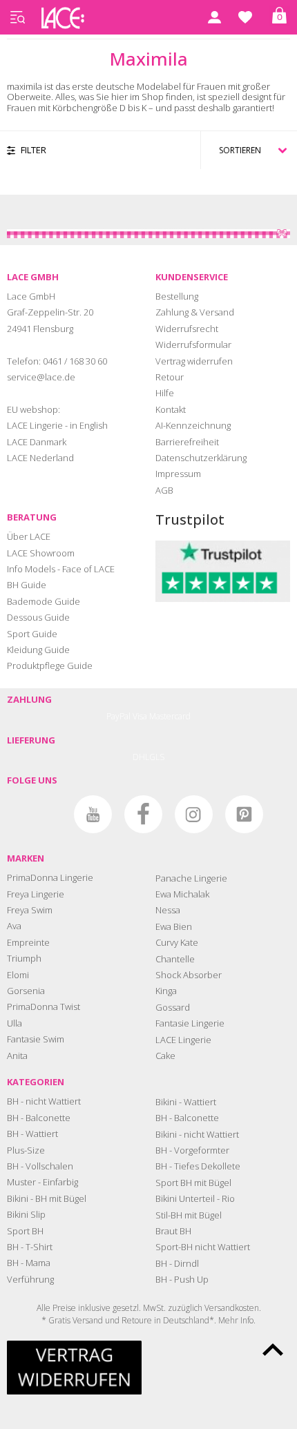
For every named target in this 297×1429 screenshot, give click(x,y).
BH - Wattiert (32, 1133)
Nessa (167, 910)
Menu (17, 17)
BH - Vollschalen (40, 1166)
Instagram (194, 814)
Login (214, 17)
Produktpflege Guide (50, 665)
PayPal (118, 716)
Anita (17, 1055)
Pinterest (244, 814)
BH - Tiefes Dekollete (197, 1166)
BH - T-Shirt (29, 1247)
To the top (272, 1349)
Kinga (166, 990)
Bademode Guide (43, 601)
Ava (14, 926)
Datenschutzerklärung (201, 457)
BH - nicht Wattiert (44, 1101)
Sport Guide (32, 634)
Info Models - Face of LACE (61, 569)
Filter (33, 150)
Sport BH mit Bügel (193, 1182)
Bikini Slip (26, 1214)
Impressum (178, 473)
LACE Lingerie (183, 1039)
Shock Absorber (188, 975)
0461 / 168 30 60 (75, 361)
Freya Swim (29, 910)
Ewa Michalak (182, 894)
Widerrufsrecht (186, 328)
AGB (164, 490)
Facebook (143, 814)
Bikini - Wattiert (185, 1102)
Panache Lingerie (191, 878)
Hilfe (164, 393)
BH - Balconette (38, 1117)
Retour (169, 377)
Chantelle (175, 959)
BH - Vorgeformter (192, 1150)
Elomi (18, 975)
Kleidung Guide (38, 649)
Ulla (14, 1023)
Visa (140, 716)
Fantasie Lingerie (189, 1023)
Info (246, 1320)
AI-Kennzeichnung (193, 425)
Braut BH (173, 1231)
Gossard (172, 1007)
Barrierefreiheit (187, 442)
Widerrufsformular (193, 344)
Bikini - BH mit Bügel (46, 1198)
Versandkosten (231, 1308)
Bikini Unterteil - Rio (195, 1198)
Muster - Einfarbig (42, 1182)
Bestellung (176, 296)
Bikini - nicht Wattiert (197, 1134)
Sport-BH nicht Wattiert (202, 1247)
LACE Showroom (41, 553)
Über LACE (28, 536)
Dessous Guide (38, 617)
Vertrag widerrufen (194, 361)
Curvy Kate (176, 942)
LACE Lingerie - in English (57, 425)
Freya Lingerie (35, 894)
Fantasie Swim (35, 1039)
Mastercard (170, 716)
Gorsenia (26, 990)
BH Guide (26, 585)
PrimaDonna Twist (43, 1006)
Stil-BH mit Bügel (188, 1215)
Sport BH (25, 1231)
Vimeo (42, 814)
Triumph (24, 958)
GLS (156, 757)
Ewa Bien (173, 926)
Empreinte (28, 942)
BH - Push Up (182, 1279)
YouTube (93, 814)
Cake (165, 1055)
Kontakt (170, 409)
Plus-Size (26, 1150)
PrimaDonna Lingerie (50, 877)
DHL (141, 757)
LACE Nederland (40, 457)
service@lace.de (41, 377)
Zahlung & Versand (194, 312)
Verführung (30, 1279)
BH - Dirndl (177, 1263)
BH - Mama (28, 1262)
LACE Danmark (36, 442)
